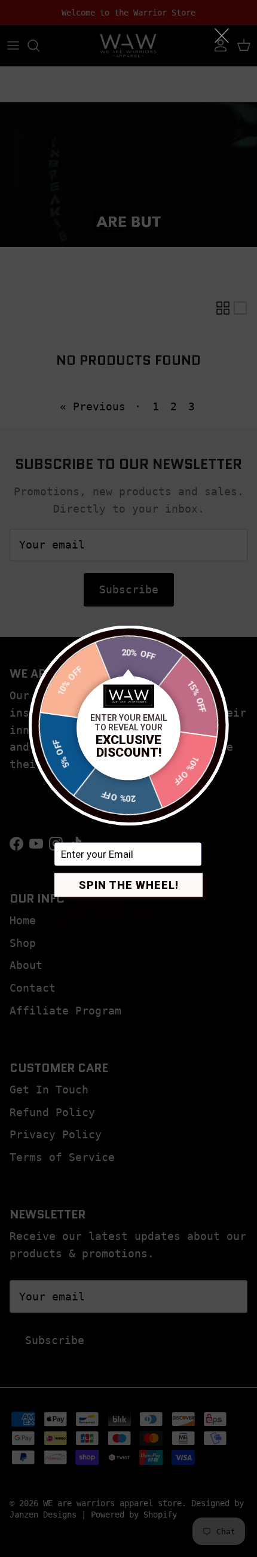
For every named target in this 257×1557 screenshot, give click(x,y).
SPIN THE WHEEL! (129, 885)
